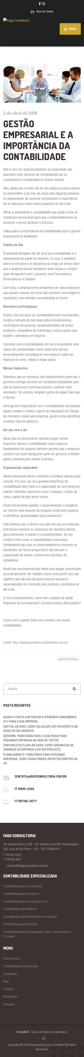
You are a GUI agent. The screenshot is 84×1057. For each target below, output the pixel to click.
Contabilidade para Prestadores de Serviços (30, 916)
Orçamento (10, 974)
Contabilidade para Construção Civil (25, 901)
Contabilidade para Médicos (20, 909)
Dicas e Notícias (68, 659)
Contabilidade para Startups (20, 924)
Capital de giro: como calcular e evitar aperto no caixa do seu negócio (40, 729)
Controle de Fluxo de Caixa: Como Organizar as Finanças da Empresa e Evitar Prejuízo (38, 747)
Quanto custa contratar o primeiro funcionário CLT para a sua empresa (39, 719)
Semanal (8, 1004)
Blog (6, 981)
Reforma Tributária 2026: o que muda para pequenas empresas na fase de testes (35, 738)
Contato (8, 989)
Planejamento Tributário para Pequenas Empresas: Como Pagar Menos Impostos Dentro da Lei (40, 759)
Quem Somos (11, 958)
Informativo (10, 996)
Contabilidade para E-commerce (23, 886)
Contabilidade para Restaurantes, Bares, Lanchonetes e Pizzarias (37, 934)
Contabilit (22, 1032)
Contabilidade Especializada (20, 966)
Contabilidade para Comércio (21, 893)
